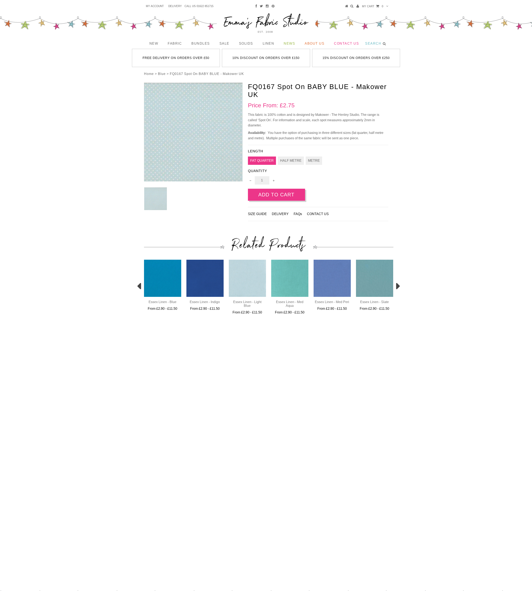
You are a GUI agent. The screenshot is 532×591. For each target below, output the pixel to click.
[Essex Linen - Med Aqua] (289, 295)
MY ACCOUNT (155, 6)
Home (149, 74)
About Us (314, 43)
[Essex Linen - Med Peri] (332, 295)
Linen (268, 43)
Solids (246, 43)
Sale (224, 43)
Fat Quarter (262, 160)
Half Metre (291, 160)
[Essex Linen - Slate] (374, 295)
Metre (314, 160)
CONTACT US (318, 214)
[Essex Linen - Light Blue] (247, 295)
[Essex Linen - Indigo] (205, 295)
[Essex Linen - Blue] (162, 295)
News (289, 43)
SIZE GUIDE (257, 214)
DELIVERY (175, 6)
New (153, 43)
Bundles (200, 43)
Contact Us (346, 43)
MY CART (372, 6)
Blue (162, 74)
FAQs (298, 214)
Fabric (175, 43)
